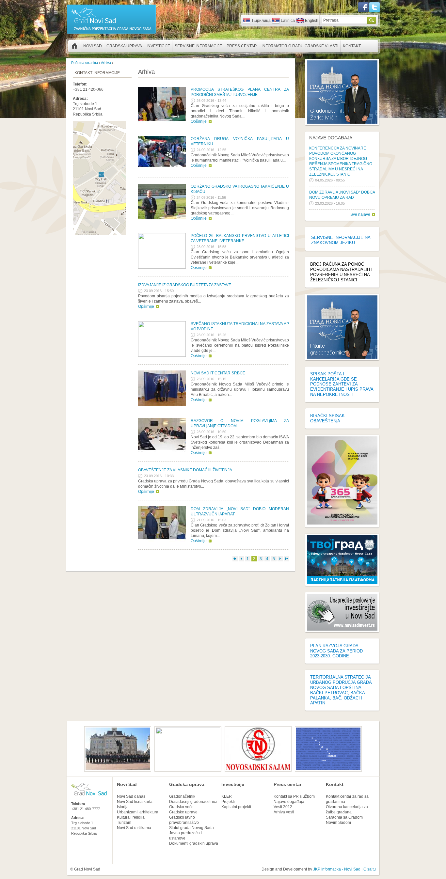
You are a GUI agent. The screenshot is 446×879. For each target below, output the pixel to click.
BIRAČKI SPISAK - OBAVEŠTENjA (328, 418)
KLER (226, 796)
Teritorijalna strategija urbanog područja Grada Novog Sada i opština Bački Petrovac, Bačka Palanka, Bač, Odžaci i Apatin (341, 690)
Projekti (228, 801)
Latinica (288, 20)
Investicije (158, 46)
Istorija (123, 807)
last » (286, 558)
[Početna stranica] (111, 33)
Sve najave (360, 214)
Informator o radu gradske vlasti (300, 46)
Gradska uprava (124, 46)
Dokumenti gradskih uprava (193, 843)
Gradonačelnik (182, 796)
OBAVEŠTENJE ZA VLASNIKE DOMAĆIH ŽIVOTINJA (185, 470)
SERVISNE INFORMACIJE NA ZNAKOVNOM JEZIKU (340, 240)
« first (235, 558)
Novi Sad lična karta (134, 801)
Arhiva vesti (284, 812)
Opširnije (199, 121)
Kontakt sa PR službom (294, 796)
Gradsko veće (181, 807)
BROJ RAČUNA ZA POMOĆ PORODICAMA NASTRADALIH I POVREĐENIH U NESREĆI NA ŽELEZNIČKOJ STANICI (341, 272)
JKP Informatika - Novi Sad (336, 869)
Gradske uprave (183, 812)
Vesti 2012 (283, 807)
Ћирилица (261, 20)
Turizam (124, 822)
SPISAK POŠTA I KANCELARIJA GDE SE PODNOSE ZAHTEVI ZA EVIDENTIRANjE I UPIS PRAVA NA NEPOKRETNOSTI (341, 384)
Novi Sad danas (131, 796)
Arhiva (106, 63)
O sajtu (369, 869)
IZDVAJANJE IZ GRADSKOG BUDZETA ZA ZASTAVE (184, 285)
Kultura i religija (131, 817)
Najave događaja (330, 137)
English (311, 20)
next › (280, 558)
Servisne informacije (198, 46)
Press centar (242, 46)
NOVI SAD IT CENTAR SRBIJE (218, 373)
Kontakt (352, 46)
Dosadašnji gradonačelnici (193, 801)
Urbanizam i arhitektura (137, 812)
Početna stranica (74, 46)
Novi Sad (92, 46)
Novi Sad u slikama (134, 827)
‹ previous (241, 558)
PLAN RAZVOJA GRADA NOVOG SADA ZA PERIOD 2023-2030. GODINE (336, 651)
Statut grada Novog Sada (191, 827)
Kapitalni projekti (236, 807)
